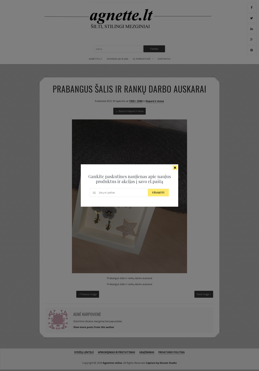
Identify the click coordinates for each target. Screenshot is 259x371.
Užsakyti (158, 192)
